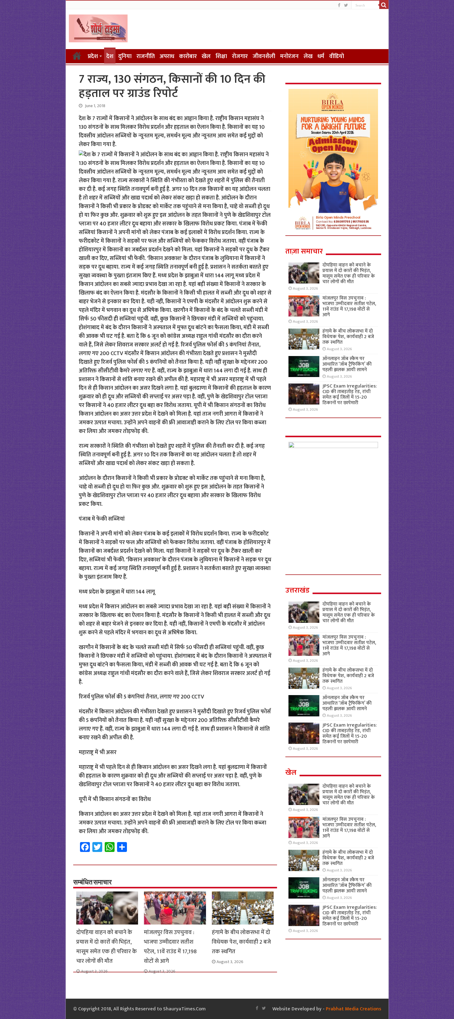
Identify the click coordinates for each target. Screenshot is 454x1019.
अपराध (167, 56)
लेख (308, 56)
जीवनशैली (264, 56)
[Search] (384, 5)
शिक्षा (221, 56)
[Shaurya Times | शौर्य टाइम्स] (98, 27)
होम (77, 55)
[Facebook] (339, 5)
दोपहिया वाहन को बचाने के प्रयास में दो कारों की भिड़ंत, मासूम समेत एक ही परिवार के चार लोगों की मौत (106, 947)
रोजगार (240, 56)
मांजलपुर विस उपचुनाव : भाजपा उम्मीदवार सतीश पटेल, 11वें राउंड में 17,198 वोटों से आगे (170, 947)
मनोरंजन (289, 56)
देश (109, 56)
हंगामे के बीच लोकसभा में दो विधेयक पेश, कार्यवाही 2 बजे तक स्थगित (241, 942)
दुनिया (125, 56)
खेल (206, 56)
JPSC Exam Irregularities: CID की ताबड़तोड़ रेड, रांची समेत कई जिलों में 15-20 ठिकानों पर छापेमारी (349, 394)
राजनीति (146, 56)
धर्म (320, 56)
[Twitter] (346, 5)
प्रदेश (93, 56)
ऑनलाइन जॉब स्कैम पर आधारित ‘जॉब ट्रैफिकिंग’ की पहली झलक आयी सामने (347, 364)
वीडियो (336, 56)
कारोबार (188, 56)
